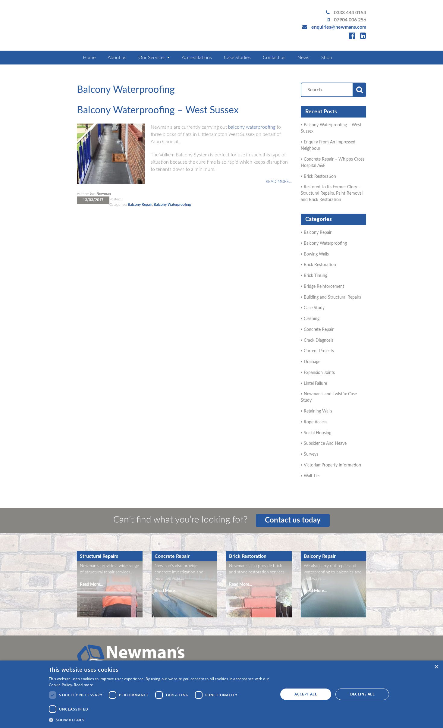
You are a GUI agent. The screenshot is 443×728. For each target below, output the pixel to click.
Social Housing (317, 433)
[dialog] (221, 694)
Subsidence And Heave (325, 443)
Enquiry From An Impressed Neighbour (328, 145)
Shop (326, 57)
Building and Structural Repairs (332, 297)
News (303, 57)
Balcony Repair (140, 204)
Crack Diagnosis (318, 340)
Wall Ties (312, 476)
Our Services (152, 57)
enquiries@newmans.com (338, 27)
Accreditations (197, 57)
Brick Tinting (315, 276)
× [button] (436, 667)
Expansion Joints (319, 373)
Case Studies (237, 57)
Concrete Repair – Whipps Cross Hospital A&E (332, 162)
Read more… (279, 182)
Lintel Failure (315, 383)
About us (117, 57)
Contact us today (293, 520)
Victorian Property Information (332, 465)
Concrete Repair (319, 330)
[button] (160, 719)
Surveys (311, 454)
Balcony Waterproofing (172, 204)
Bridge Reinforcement (324, 286)
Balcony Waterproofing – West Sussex (158, 110)
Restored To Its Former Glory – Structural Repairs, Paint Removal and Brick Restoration (332, 193)
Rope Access (315, 422)
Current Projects (319, 351)
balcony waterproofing (251, 127)
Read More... (91, 584)
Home (89, 57)
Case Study (314, 308)
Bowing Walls (316, 254)
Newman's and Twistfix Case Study (329, 397)
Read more (83, 684)
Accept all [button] (305, 694)
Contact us (274, 57)
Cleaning (311, 319)
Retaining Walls (318, 411)
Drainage (312, 362)
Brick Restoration (320, 176)
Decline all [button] (362, 694)
